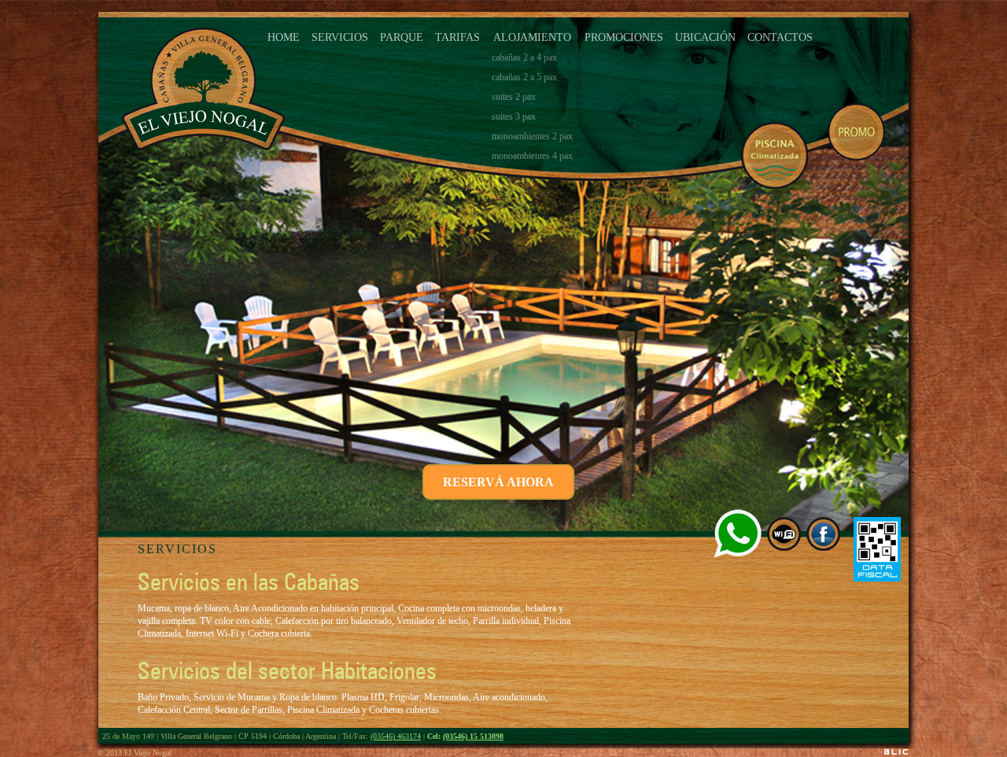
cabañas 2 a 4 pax (524, 57)
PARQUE (401, 37)
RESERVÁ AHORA (498, 482)
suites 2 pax (514, 96)
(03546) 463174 (396, 736)
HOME (283, 37)
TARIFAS (457, 37)
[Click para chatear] (737, 534)
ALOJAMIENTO (532, 37)
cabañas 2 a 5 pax (524, 77)
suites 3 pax (514, 116)
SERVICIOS (340, 37)
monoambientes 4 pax (532, 155)
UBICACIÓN (705, 37)
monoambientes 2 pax (532, 136)
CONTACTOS (780, 37)
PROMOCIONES (624, 37)
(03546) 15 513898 (473, 736)
